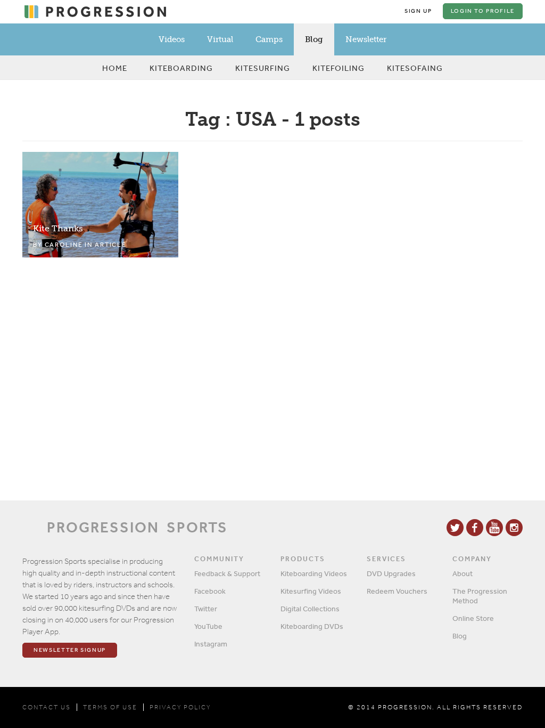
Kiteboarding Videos (313, 573)
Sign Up (418, 11)
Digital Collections (310, 608)
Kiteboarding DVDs (311, 626)
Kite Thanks (58, 228)
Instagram (210, 644)
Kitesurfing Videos (310, 591)
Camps (269, 39)
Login (483, 11)
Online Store (473, 618)
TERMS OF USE (110, 707)
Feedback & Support (227, 573)
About (462, 573)
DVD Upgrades (391, 573)
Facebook (210, 591)
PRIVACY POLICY (180, 707)
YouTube (208, 626)
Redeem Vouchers (397, 591)
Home (114, 68)
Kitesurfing (262, 68)
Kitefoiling (338, 68)
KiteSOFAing (415, 68)
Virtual (220, 39)
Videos (172, 39)
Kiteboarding (181, 68)
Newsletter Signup (70, 650)
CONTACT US (46, 707)
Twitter (205, 608)
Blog (314, 39)
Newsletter (365, 39)
